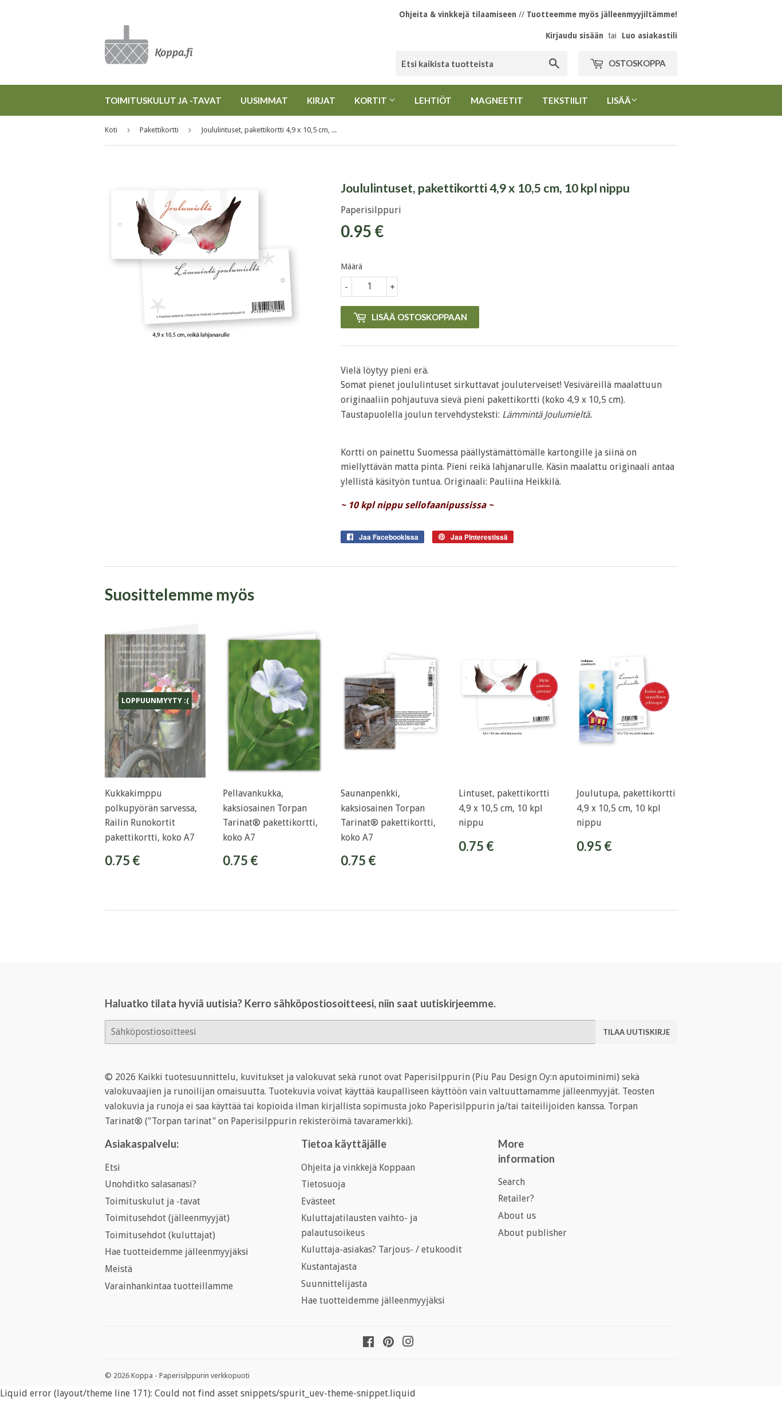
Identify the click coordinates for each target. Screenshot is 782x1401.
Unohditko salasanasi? (150, 1184)
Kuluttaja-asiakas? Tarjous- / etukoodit (381, 1249)
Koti (111, 129)
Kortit (371, 100)
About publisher (532, 1232)
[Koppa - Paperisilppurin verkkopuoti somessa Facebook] (368, 1342)
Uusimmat (264, 100)
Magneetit (497, 100)
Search (511, 1181)
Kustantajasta (329, 1266)
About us (517, 1215)
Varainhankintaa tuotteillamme (169, 1286)
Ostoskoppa (636, 63)
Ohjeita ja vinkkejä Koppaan (358, 1167)
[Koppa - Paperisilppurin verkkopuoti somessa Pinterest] (388, 1342)
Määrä (351, 266)
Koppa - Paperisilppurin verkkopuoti (190, 1375)
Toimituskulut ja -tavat (163, 100)
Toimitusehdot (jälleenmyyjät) (167, 1217)
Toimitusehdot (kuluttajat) (160, 1235)
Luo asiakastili (649, 35)
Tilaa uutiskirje (636, 1032)
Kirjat (321, 100)
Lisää (619, 100)
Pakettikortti (159, 129)
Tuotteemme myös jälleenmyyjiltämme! (602, 14)
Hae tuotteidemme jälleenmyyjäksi (176, 1251)
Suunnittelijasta (334, 1283)
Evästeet (318, 1201)
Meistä (118, 1268)
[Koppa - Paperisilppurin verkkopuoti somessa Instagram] (408, 1342)
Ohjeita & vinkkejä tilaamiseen (457, 14)
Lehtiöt (433, 100)
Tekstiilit (565, 100)
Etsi (112, 1167)
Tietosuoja (323, 1184)
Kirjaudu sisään (574, 35)
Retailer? (516, 1198)
